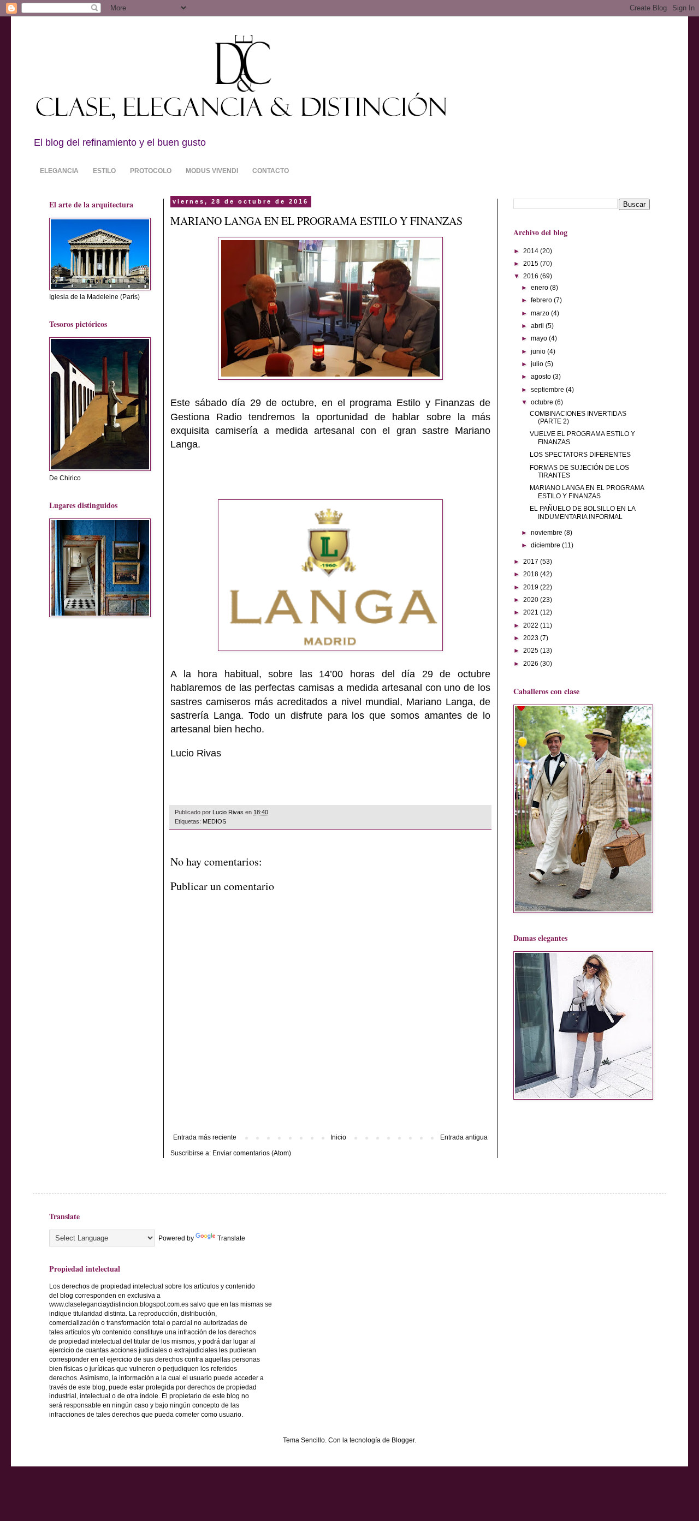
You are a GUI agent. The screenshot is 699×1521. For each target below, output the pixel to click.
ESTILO (104, 171)
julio (538, 364)
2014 (531, 251)
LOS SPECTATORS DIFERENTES (580, 454)
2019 (531, 587)
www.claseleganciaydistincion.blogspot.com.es (118, 1304)
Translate (231, 1238)
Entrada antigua (464, 1137)
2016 (531, 276)
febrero (542, 300)
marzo (541, 313)
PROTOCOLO (150, 171)
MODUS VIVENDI (212, 171)
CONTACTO (270, 171)
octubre (543, 402)
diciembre (546, 545)
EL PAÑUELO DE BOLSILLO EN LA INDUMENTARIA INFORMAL (582, 512)
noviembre (547, 532)
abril (538, 326)
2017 (531, 561)
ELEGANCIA (59, 171)
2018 (531, 574)
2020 (531, 600)
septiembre (548, 389)
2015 (531, 263)
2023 (531, 638)
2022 (531, 625)
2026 (531, 663)
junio (539, 351)
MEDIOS (214, 821)
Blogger (403, 1440)
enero (540, 287)
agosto (542, 376)
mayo (540, 338)
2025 (531, 650)
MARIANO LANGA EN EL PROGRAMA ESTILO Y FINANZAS (587, 491)
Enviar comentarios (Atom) (251, 1153)
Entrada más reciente (204, 1137)
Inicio (338, 1137)
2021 (531, 612)
